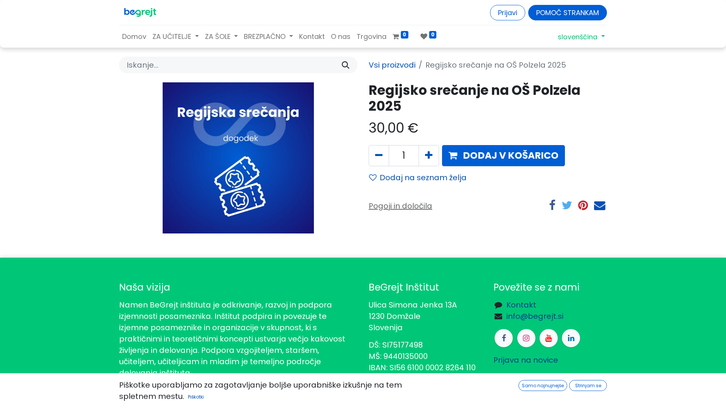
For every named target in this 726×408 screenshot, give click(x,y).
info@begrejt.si (534, 316)
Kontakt (521, 305)
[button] (503, 155)
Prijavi (507, 12)
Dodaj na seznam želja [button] (423, 177)
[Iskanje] (345, 65)
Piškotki (196, 397)
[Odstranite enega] (379, 155)
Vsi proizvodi (392, 65)
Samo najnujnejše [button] (543, 385)
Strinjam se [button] (588, 385)
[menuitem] (134, 36)
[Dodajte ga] (429, 155)
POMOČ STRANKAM (567, 12)
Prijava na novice (525, 360)
